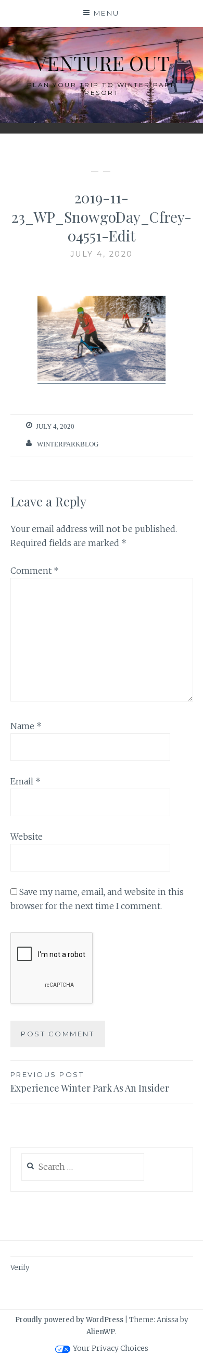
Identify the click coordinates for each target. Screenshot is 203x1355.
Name (26, 726)
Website (26, 836)
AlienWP (100, 1331)
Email (25, 781)
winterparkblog (67, 444)
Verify (19, 1267)
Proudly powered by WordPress (69, 1319)
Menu (107, 13)
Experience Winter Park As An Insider (89, 1082)
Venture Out (101, 63)
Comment (34, 570)
